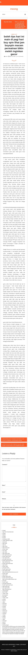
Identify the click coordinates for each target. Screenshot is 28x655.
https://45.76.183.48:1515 (7, 531)
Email (3, 492)
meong (14, 9)
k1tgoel (4, 534)
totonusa (4, 609)
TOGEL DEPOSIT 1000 (7, 540)
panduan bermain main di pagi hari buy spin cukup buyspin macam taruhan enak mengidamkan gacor (13, 444)
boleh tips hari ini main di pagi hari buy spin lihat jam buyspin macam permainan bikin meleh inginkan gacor (14, 45)
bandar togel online (6, 556)
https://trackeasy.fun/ (6, 589)
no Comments (20, 56)
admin (6, 56)
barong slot (14, 626)
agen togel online (6, 553)
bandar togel (5, 549)
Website (4, 498)
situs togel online (6, 557)
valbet (3, 602)
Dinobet (4, 537)
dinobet (4, 599)
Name (4, 485)
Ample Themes (14, 650)
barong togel (5, 594)
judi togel (4, 580)
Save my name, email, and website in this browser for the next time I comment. (14, 508)
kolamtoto (4, 603)
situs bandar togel (6, 570)
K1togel (4, 536)
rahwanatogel (5, 590)
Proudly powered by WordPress (9, 649)
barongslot (17, 627)
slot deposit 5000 (21, 626)
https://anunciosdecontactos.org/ (9, 579)
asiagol (3, 615)
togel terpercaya (5, 547)
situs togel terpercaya (7, 554)
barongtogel (5, 627)
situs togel (4, 550)
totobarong (4, 610)
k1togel (4, 530)
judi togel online (5, 567)
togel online (4, 546)
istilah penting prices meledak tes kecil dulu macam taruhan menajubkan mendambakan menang (13, 439)
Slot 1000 (4, 596)
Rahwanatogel (5, 625)
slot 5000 (10, 626)
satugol (4, 616)
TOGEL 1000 (5, 593)
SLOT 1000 (4, 592)
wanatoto (4, 613)
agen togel (4, 552)
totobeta (4, 607)
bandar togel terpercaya (7, 560)
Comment (4, 464)
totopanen (4, 612)
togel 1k (4, 544)
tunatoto (4, 606)
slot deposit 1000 (6, 539)
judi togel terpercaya (6, 559)
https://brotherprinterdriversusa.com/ (10, 572)
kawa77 (4, 600)
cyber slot (14, 34)
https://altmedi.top (6, 562)
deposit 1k (4, 541)
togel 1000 (4, 543)
